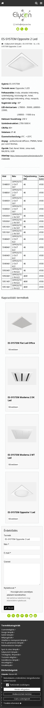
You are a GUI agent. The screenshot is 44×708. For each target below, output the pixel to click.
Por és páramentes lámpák (12, 643)
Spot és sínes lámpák (9, 649)
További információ (11, 703)
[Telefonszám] (22, 29)
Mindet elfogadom (22, 689)
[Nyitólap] (2, 3)
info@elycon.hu (23, 24)
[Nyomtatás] (35, 616)
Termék (7, 535)
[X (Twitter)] (13, 616)
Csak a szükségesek (22, 699)
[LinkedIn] (18, 616)
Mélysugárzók (6, 637)
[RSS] (26, 29)
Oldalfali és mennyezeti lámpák (13, 640)
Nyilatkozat (10, 588)
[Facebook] (9, 616)
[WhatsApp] (26, 616)
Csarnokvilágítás (7, 629)
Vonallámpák (6, 665)
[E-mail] (18, 29)
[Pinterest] (22, 616)
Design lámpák (7, 632)
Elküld (10, 608)
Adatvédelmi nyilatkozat (16, 600)
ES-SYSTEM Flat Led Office (21, 343)
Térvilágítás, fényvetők (10, 654)
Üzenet (7, 561)
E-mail (7, 553)
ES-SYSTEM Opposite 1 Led (21, 512)
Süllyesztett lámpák (9, 652)
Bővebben (13, 349)
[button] (41, 3)
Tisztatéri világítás (8, 657)
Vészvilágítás (6, 662)
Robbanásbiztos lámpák (11, 645)
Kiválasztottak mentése (22, 694)
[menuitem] (2, 3)
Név (6, 544)
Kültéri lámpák (7, 635)
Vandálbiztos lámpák (9, 660)
